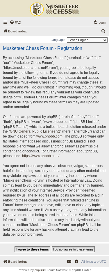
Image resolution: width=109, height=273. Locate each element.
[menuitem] (15, 22)
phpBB (39, 270)
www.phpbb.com (49, 136)
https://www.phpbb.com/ (40, 156)
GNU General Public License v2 (35, 131)
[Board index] (54, 9)
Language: (58, 39)
